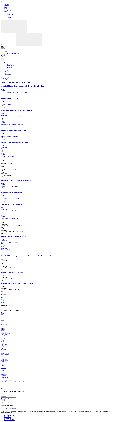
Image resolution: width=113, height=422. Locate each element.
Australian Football (4, 324)
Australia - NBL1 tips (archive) (11, 205)
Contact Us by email (18, 381)
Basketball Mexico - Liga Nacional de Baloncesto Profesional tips (23, 86)
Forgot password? (15, 53)
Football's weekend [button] (4, 359)
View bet (3, 95)
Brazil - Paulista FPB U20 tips (11, 98)
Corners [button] (2, 365)
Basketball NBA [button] (4, 344)
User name (3, 50)
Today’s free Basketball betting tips (16, 82)
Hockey (2, 314)
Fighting (2, 328)
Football (2, 313)
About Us (6, 11)
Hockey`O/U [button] (3, 371)
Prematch (6, 5)
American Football (4, 323)
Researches (10, 16)
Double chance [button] (3, 368)
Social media (10, 14)
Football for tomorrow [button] (5, 353)
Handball (2, 321)
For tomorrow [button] (3, 352)
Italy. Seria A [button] (3, 337)
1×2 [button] (1, 369)
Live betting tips (5, 79)
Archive (14, 408)
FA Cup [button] (2, 340)
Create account (13, 56)
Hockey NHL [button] (3, 343)
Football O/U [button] (3, 370)
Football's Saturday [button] (4, 360)
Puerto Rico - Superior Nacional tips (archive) (16, 110)
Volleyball (3, 318)
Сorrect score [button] (3, 363)
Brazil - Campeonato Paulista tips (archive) (15, 130)
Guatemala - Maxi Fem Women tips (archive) (16, 180)
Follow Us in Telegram (7, 381)
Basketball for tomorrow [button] (5, 356)
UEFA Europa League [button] (5, 332)
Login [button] (2, 48)
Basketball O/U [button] (4, 374)
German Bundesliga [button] (4, 335)
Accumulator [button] (3, 349)
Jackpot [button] (2, 350)
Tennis (2, 315)
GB (4, 300)
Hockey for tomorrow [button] (5, 354)
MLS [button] (2, 339)
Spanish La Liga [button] (4, 334)
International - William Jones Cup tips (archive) (17, 283)
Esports (2, 320)
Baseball (2, 319)
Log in (2, 77)
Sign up (6, 77)
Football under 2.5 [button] (4, 377)
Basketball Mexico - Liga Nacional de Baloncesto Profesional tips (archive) (26, 256)
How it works (7, 10)
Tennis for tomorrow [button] (5, 355)
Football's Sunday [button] (4, 361)
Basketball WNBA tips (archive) (11, 192)
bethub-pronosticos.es (9, 415)
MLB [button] (2, 345)
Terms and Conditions (9, 420)
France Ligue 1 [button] (4, 338)
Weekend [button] (2, 358)
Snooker (2, 326)
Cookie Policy (7, 417)
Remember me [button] (6, 53)
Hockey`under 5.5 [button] (4, 379)
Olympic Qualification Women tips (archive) (16, 142)
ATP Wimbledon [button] (4, 341)
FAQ (5, 8)
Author (9, 17)
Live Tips (6, 68)
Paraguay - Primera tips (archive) (12, 272)
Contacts (9, 13)
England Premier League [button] (5, 333)
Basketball (3, 317)
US (3, 302)
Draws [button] (2, 366)
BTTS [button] (2, 364)
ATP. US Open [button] (4, 346)
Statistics (6, 7)
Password (3, 51)
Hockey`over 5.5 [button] (4, 376)
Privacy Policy (8, 418)
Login (2, 55)
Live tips (6, 4)
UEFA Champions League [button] (6, 330)
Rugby (2, 325)
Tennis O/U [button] (3, 373)
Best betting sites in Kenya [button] (6, 380)
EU (4, 299)
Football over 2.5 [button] (4, 375)
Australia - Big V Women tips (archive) (14, 236)
